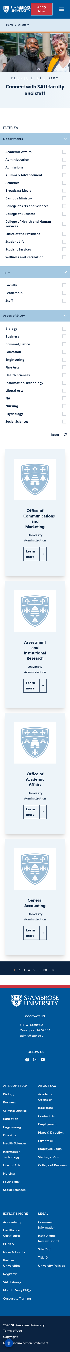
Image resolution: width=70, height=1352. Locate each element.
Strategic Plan (48, 1157)
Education (10, 1118)
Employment (47, 1124)
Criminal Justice (15, 1110)
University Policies (51, 1265)
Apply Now (41, 9)
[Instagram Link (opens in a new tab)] (35, 1061)
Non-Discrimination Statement (25, 1343)
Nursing (9, 1173)
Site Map (44, 1249)
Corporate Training (17, 1298)
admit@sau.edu (31, 1035)
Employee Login (50, 1148)
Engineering (12, 1127)
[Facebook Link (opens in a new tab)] (27, 1061)
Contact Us (46, 1116)
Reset (55, 435)
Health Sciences (15, 1143)
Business (9, 1102)
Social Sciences (14, 1189)
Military (8, 1243)
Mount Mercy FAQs (17, 1290)
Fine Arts (9, 1135)
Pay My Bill (46, 1140)
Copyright (10, 1336)
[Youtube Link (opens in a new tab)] (43, 1061)
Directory (23, 25)
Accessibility (12, 1222)
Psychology (11, 1181)
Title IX (43, 1257)
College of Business (52, 1165)
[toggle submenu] (61, 9)
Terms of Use (12, 1330)
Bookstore (45, 1107)
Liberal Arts (11, 1165)
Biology (8, 1094)
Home (9, 25)
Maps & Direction (51, 1132)
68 (45, 970)
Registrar (10, 1274)
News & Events (14, 1252)
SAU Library (12, 1282)
